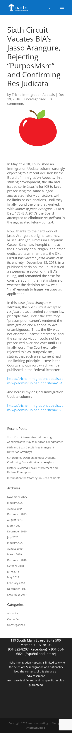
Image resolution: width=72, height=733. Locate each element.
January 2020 (15, 543)
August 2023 (15, 520)
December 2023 (17, 514)
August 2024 (15, 508)
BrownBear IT (38, 727)
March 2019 (14, 554)
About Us (12, 613)
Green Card (14, 619)
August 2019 (15, 548)
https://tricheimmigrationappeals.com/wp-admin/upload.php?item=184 (35, 380)
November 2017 (17, 594)
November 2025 (17, 497)
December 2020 (17, 531)
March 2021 (14, 525)
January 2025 (15, 502)
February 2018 (16, 583)
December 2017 (17, 589)
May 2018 (13, 577)
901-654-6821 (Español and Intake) (40, 651)
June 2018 (13, 571)
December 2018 (17, 560)
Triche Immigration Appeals (33, 94)
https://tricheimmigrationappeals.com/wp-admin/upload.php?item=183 (35, 407)
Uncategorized (35, 99)
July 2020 (12, 537)
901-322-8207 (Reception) (27, 649)
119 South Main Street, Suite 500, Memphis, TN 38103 (36, 642)
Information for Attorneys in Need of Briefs (33, 478)
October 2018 (15, 566)
